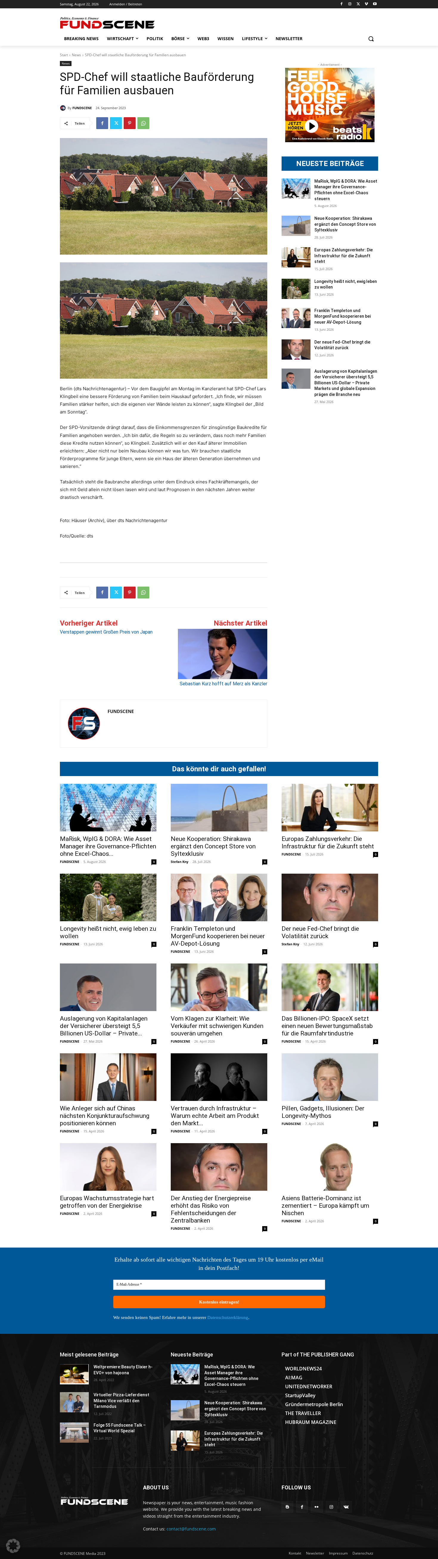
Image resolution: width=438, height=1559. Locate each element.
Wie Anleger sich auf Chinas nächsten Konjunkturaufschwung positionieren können (104, 1116)
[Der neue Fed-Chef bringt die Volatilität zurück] (296, 349)
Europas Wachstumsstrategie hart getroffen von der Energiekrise (107, 1202)
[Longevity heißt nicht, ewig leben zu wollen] (296, 289)
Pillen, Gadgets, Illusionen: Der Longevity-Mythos (323, 1112)
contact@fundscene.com (191, 1529)
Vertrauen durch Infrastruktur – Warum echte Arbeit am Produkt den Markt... (215, 1116)
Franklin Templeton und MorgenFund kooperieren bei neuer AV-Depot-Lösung (342, 316)
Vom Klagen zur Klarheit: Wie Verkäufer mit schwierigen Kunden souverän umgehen (217, 1026)
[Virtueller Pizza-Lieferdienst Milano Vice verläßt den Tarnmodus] (74, 1402)
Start (64, 54)
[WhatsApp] (143, 123)
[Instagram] (350, 4)
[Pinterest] (130, 123)
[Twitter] (358, 4)
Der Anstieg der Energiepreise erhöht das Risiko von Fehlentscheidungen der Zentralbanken (211, 1209)
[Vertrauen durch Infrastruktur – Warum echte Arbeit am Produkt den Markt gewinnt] (219, 1077)
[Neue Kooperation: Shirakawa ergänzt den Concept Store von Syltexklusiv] (296, 226)
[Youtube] (374, 4)
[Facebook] (341, 4)
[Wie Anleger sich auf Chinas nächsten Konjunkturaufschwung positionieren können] (108, 1077)
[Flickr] (316, 1507)
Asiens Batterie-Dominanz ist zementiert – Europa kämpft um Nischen (325, 1206)
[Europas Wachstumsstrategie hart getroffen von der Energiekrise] (108, 1167)
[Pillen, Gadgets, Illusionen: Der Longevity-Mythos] (330, 1077)
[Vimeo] (366, 4)
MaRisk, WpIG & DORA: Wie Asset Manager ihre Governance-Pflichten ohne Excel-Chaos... (108, 846)
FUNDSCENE (82, 108)
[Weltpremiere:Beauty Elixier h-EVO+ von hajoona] (74, 1374)
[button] (371, 39)
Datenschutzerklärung (227, 1317)
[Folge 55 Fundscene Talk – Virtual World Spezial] (74, 1432)
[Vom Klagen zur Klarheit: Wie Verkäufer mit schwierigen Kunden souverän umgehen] (219, 987)
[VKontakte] (346, 1507)
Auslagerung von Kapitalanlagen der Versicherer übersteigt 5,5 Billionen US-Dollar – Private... (103, 1026)
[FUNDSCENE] (64, 108)
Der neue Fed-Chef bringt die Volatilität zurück (320, 932)
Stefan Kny (179, 861)
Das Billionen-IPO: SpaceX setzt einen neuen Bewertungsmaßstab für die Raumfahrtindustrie (327, 1026)
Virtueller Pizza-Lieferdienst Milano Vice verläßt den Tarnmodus (121, 1400)
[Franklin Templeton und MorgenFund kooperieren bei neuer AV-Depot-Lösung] (296, 318)
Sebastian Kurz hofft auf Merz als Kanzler (223, 684)
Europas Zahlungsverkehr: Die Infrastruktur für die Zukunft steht (343, 255)
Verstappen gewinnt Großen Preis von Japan (106, 632)
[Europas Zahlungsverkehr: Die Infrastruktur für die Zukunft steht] (296, 257)
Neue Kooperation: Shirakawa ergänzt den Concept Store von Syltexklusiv (345, 224)
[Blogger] (287, 1507)
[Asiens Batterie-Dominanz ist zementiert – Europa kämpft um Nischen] (330, 1167)
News (76, 54)
